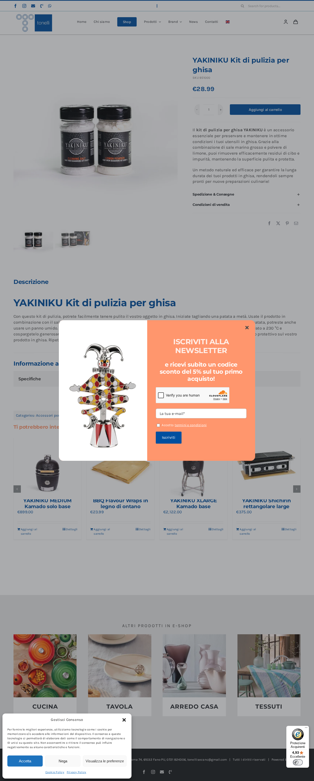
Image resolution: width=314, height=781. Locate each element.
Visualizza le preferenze (105, 761)
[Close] (247, 328)
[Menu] (306, 729)
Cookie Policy (54, 772)
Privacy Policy (76, 772)
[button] (124, 719)
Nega (63, 761)
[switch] (298, 762)
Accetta (25, 761)
